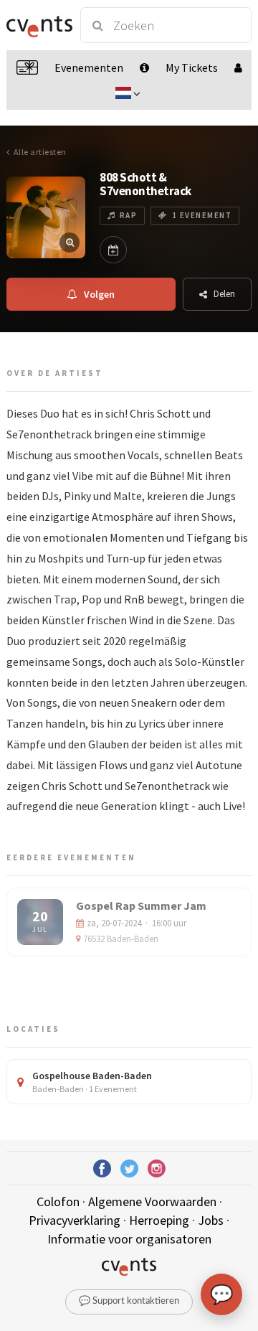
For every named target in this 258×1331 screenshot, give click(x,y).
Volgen (99, 294)
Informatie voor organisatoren (129, 1239)
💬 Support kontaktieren (129, 1301)
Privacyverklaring (74, 1220)
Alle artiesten (40, 151)
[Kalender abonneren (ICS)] (113, 249)
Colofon (58, 1201)
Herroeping (159, 1220)
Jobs (211, 1220)
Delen (224, 294)
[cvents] (37, 25)
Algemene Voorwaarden (152, 1201)
